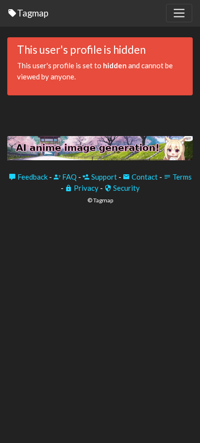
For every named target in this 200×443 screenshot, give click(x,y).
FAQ (69, 176)
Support (103, 176)
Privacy (85, 187)
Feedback (32, 176)
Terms (181, 176)
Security (126, 187)
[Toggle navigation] (179, 13)
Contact (144, 176)
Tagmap (33, 12)
